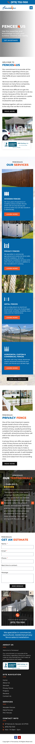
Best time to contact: (9, 565)
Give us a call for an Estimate (17, 619)
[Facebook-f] (15, 737)
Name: (4, 544)
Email (3, 551)
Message (4, 572)
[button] (31, 7)
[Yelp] (19, 737)
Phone (4, 558)
